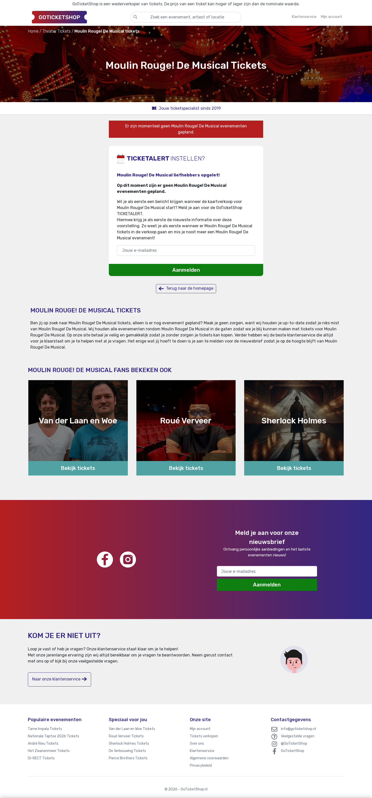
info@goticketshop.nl (298, 729)
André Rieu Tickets (43, 743)
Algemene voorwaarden (209, 758)
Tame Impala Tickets (45, 729)
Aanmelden (186, 270)
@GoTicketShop (294, 743)
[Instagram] (127, 559)
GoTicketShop (292, 751)
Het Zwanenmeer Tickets (49, 751)
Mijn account (200, 729)
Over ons (197, 743)
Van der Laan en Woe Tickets (132, 729)
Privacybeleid (201, 765)
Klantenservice (202, 751)
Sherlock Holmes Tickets (129, 743)
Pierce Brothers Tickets (128, 758)
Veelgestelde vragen (297, 736)
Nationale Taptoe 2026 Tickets (53, 736)
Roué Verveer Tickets (126, 736)
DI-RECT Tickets (41, 758)
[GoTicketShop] (79, 17)
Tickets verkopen (204, 736)
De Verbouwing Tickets (127, 751)
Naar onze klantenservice (56, 679)
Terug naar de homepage (189, 288)
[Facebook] (104, 559)
